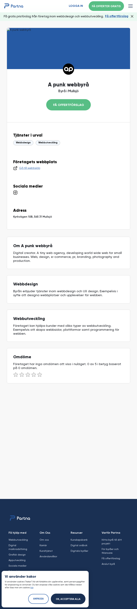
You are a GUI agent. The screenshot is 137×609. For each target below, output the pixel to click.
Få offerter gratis (106, 6)
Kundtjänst (46, 550)
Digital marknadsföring (18, 547)
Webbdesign (23, 143)
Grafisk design (17, 554)
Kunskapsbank (79, 539)
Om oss (44, 539)
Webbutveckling (47, 143)
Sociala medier (17, 565)
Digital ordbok (79, 545)
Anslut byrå (108, 563)
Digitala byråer (79, 550)
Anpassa (38, 599)
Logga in (76, 6)
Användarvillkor (48, 556)
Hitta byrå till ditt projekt (112, 541)
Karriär (43, 545)
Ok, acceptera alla (68, 599)
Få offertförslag (116, 16)
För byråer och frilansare (110, 551)
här (31, 587)
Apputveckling (17, 560)
